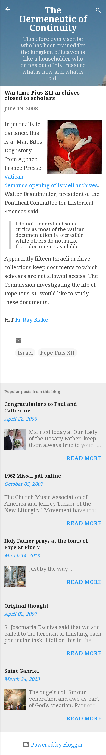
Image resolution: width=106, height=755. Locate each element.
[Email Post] (18, 342)
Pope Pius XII (57, 352)
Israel (25, 352)
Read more (84, 458)
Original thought (26, 606)
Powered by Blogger (56, 744)
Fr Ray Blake (31, 319)
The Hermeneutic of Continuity (53, 19)
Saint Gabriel (21, 671)
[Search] (98, 11)
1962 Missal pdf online (32, 476)
